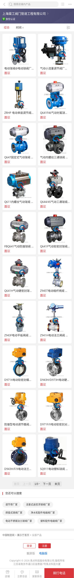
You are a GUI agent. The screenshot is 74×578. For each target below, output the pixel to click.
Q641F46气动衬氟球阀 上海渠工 (55, 113)
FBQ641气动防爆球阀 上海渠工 (19, 246)
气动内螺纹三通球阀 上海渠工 (55, 157)
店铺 (7, 576)
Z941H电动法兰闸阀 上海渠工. (55, 335)
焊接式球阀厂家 (14, 512)
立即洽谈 (22, 576)
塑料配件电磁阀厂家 (51, 520)
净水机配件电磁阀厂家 (43, 512)
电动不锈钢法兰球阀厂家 (19, 520)
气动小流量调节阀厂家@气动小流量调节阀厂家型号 (55, 68)
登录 (29, 545)
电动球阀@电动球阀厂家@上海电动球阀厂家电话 (19, 68)
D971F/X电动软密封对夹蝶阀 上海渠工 (55, 424)
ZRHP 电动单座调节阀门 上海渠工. (19, 113)
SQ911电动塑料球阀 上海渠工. (55, 469)
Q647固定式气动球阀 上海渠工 (19, 157)
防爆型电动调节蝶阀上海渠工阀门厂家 (19, 424)
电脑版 (43, 553)
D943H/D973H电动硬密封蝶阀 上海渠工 (55, 380)
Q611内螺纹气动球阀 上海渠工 (19, 202)
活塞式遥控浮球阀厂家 (38, 504)
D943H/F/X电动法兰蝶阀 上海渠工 (19, 469)
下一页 (47, 484)
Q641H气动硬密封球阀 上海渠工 (19, 291)
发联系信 (37, 576)
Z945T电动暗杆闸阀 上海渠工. (55, 291)
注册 (44, 545)
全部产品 (37, 535)
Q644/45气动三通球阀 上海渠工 (55, 202)
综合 (6, 27)
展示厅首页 (23, 535)
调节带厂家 (12, 504)
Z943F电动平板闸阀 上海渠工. (19, 335)
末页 (57, 484)
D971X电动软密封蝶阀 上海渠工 (19, 380)
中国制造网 (8, 535)
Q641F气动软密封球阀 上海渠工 (55, 246)
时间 (19, 27)
